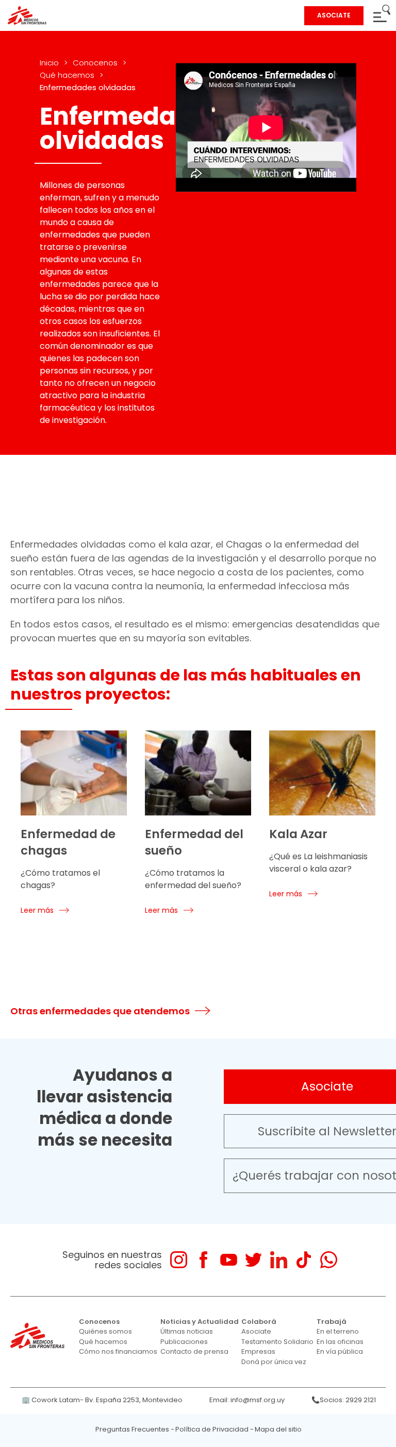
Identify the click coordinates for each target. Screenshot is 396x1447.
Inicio (49, 62)
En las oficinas (340, 1342)
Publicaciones (184, 1342)
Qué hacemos (67, 75)
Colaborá (258, 1321)
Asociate (256, 1331)
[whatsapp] (328, 1259)
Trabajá (331, 1321)
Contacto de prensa (194, 1351)
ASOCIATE (334, 15)
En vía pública (340, 1351)
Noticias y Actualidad (199, 1321)
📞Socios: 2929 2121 (343, 1400)
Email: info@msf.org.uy (247, 1400)
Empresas (258, 1351)
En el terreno (338, 1331)
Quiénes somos (105, 1331)
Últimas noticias (186, 1331)
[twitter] (253, 1259)
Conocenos (95, 62)
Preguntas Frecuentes (132, 1429)
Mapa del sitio (278, 1429)
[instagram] (178, 1259)
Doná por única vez (273, 1362)
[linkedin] (278, 1259)
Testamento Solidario (277, 1342)
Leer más (37, 910)
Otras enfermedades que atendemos (100, 1011)
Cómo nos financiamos (118, 1351)
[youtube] (228, 1259)
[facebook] (203, 1259)
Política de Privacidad (212, 1429)
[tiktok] (303, 1259)
